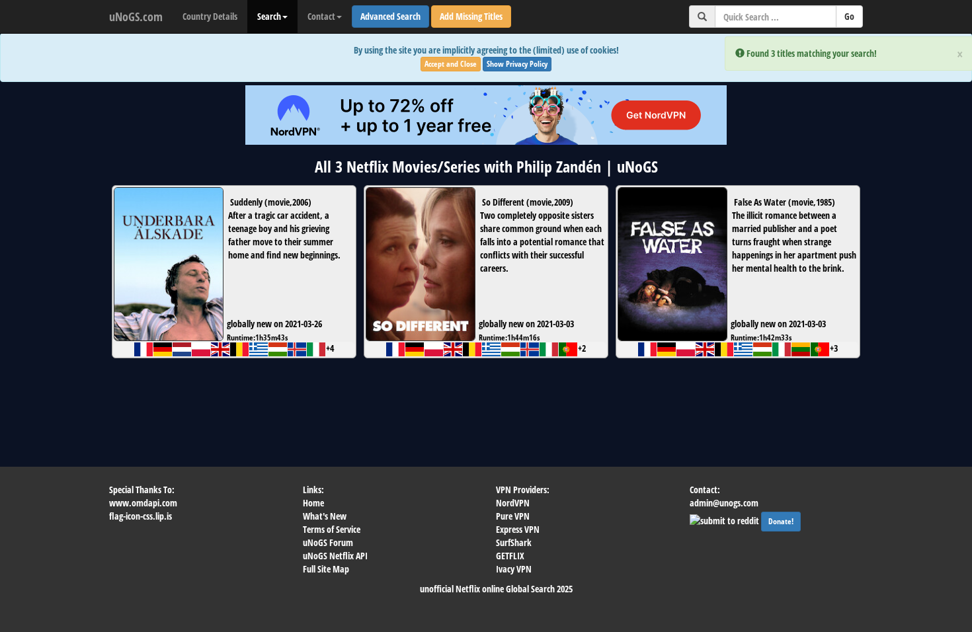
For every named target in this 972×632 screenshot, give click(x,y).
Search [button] (269, 16)
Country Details (209, 16)
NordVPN (513, 502)
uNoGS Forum (328, 542)
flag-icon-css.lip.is (140, 516)
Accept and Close (451, 63)
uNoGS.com (136, 16)
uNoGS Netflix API (335, 555)
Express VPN (518, 529)
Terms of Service (331, 529)
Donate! (780, 521)
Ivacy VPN (514, 569)
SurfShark (514, 542)
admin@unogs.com (724, 502)
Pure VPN (513, 516)
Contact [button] (321, 16)
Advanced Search (390, 16)
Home (313, 502)
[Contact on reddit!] (725, 519)
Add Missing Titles (471, 16)
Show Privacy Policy (517, 63)
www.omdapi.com (143, 502)
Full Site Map (326, 569)
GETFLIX (510, 555)
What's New (324, 516)
